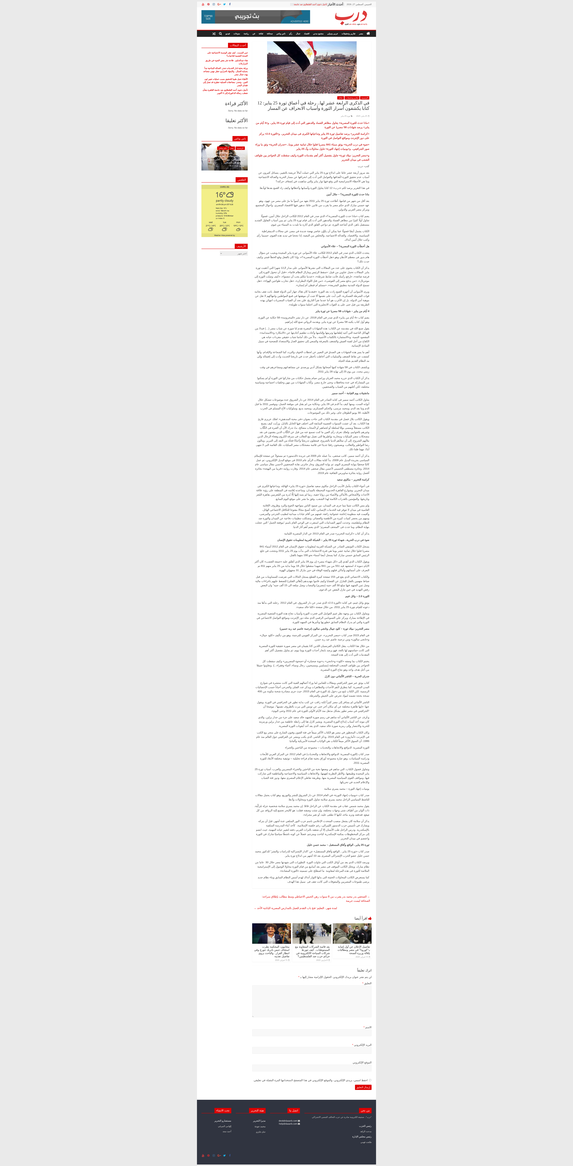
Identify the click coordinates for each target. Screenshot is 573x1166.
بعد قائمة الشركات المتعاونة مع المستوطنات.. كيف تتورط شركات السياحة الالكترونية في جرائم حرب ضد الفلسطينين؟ (312, 951)
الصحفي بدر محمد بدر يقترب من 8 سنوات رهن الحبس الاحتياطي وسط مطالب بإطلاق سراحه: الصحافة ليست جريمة (316, 899)
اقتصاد (306, 33)
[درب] (368, 33)
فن (253, 33)
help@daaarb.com (288, 1123)
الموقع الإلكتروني (362, 1062)
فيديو (228, 33)
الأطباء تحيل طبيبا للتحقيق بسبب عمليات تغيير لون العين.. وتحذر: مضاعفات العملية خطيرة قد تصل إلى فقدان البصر (225, 82)
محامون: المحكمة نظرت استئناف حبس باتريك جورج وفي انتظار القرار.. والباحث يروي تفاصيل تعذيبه (271, 951)
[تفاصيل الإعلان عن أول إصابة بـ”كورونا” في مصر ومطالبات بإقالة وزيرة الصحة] (352, 925)
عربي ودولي (332, 33)
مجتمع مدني (318, 33)
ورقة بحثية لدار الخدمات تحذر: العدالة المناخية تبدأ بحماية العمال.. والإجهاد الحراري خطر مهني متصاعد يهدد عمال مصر (225, 71)
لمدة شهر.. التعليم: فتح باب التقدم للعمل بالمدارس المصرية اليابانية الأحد (295, 908)
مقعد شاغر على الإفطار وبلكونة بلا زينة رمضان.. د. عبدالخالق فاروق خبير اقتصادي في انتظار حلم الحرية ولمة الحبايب (223, 157)
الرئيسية (365, 98)
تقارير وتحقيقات (348, 33)
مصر (361, 33)
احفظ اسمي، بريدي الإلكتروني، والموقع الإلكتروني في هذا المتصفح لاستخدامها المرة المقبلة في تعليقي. (310, 1080)
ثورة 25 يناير (345, 116)
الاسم (367, 1027)
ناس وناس (280, 33)
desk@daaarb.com (288, 1120)
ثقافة (261, 33)
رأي (290, 33)
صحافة (270, 33)
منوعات (237, 33)
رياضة (246, 33)
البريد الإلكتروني (362, 1044)
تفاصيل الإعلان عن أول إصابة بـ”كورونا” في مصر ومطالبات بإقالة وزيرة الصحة (354, 950)
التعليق (367, 983)
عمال (298, 33)
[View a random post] (214, 33)
